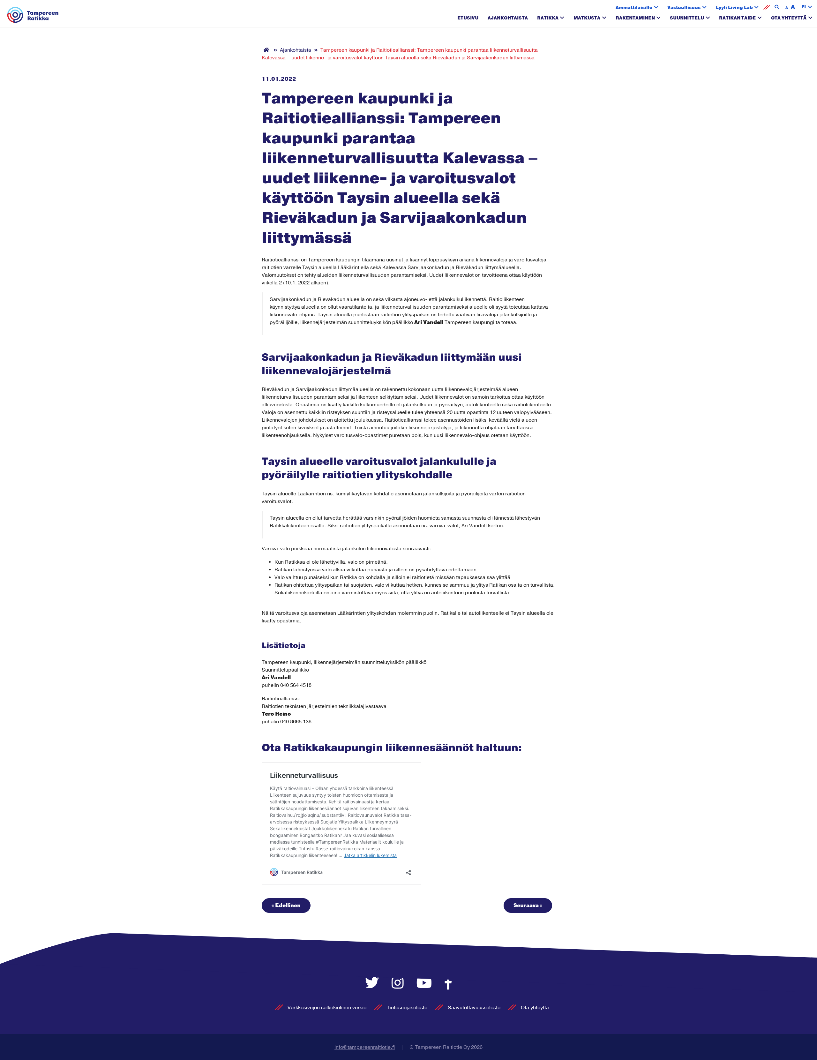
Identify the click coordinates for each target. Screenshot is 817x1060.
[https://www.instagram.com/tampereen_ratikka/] (399, 983)
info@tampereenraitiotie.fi (364, 1047)
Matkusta (586, 18)
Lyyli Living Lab (734, 7)
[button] (806, 7)
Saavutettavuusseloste (474, 1007)
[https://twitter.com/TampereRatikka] (373, 983)
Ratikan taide (737, 18)
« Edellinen (286, 905)
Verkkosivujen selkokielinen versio (327, 1007)
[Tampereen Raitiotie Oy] (33, 15)
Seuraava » (527, 905)
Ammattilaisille (634, 7)
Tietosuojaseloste (407, 1007)
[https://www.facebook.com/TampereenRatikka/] (448, 983)
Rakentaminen (635, 18)
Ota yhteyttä (788, 18)
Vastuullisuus (684, 7)
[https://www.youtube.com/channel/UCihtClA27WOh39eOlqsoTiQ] (425, 983)
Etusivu (467, 18)
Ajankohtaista (508, 18)
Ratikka (547, 18)
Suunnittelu (687, 18)
